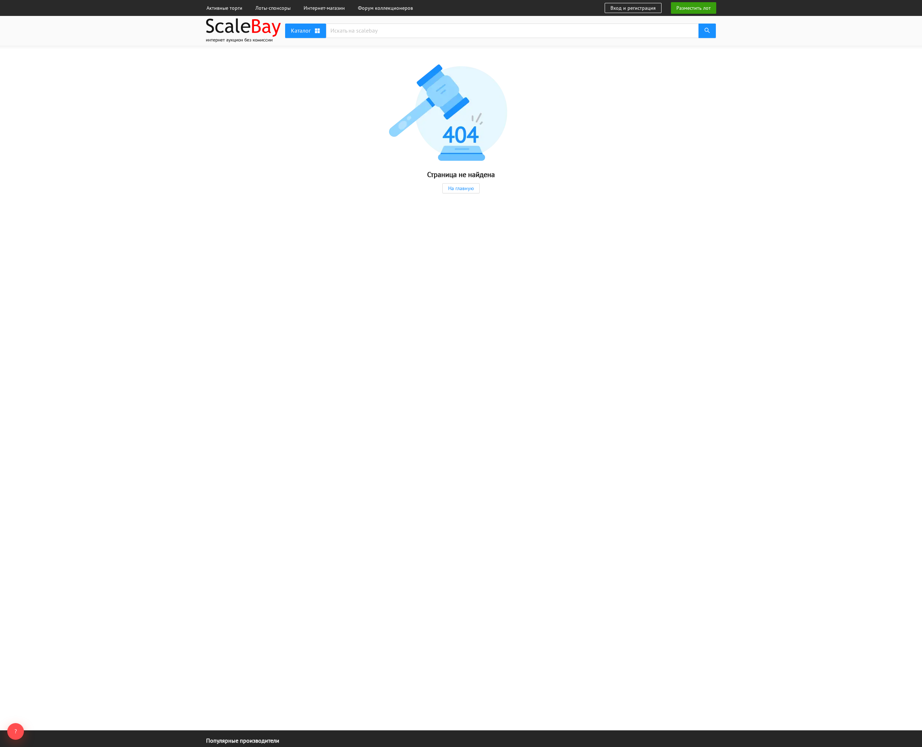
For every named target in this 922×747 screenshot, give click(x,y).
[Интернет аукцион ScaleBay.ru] (243, 40)
